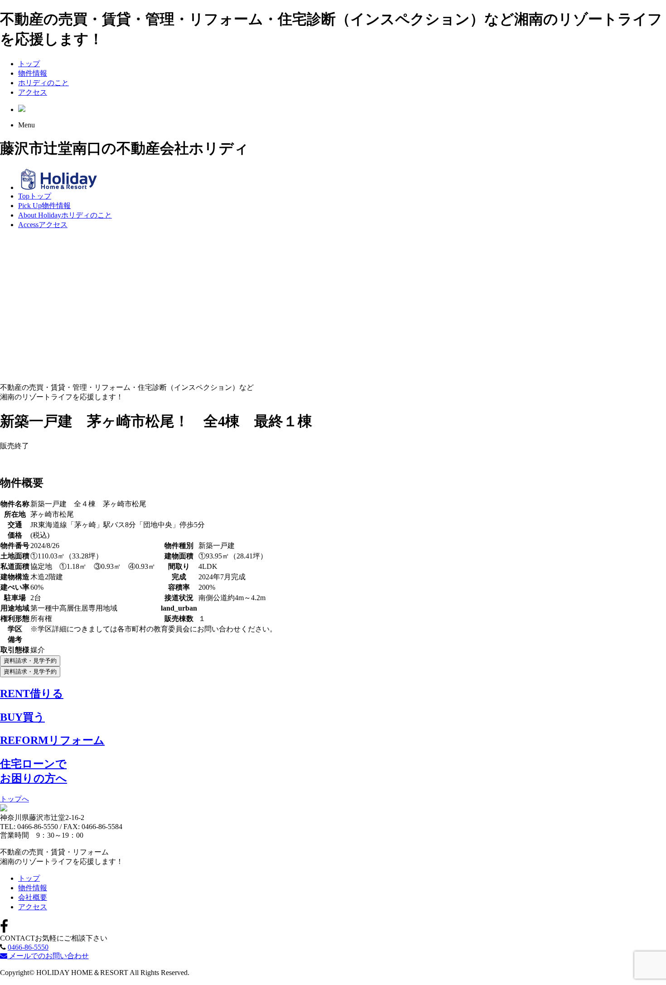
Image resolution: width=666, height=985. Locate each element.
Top (34, 196)
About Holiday (65, 215)
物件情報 (32, 73)
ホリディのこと (43, 83)
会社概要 (32, 897)
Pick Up (44, 205)
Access (43, 224)
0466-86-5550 (28, 947)
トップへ (14, 799)
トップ (29, 64)
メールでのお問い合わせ (48, 956)
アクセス (32, 92)
